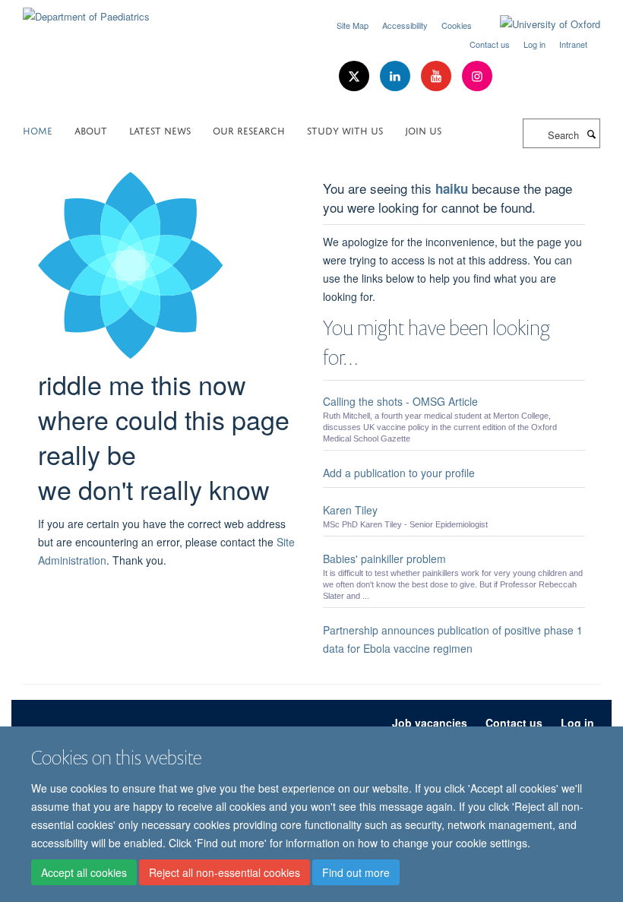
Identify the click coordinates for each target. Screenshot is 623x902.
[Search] (591, 133)
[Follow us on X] (355, 76)
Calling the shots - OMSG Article (400, 401)
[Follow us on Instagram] (477, 76)
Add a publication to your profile (399, 472)
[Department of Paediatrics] (86, 11)
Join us (423, 129)
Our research (249, 129)
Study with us (345, 129)
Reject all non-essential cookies (224, 872)
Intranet (573, 44)
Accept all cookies (84, 872)
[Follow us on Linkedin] (396, 76)
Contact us (490, 44)
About (90, 129)
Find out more (356, 872)
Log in (534, 44)
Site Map (352, 25)
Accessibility (405, 25)
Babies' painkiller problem (384, 558)
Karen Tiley (350, 509)
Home (37, 129)
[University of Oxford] (538, 24)
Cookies (456, 25)
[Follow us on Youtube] (437, 76)
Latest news (160, 129)
